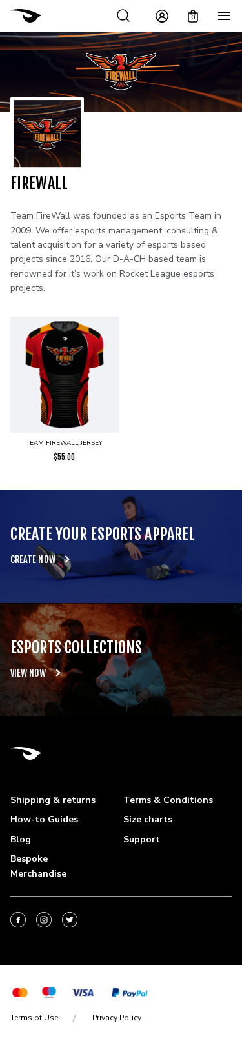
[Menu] (224, 16)
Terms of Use (34, 1018)
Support (141, 839)
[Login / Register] (162, 16)
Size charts (147, 819)
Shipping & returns (53, 800)
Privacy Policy (116, 1018)
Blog (20, 839)
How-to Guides (44, 819)
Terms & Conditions (168, 800)
